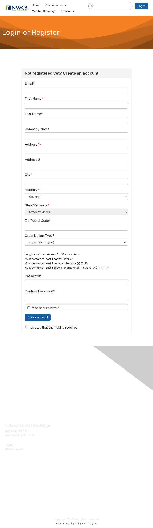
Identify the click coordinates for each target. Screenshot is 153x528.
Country (31, 190)
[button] (56, 5)
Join (7, 475)
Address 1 (32, 144)
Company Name (37, 129)
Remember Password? (46, 308)
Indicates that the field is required (52, 327)
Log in (142, 6)
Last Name (33, 114)
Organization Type (39, 236)
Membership (13, 479)
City (27, 175)
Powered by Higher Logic (76, 523)
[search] (92, 6)
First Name (33, 98)
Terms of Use (13, 509)
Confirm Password (39, 291)
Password (32, 276)
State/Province (36, 205)
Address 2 (32, 160)
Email (29, 83)
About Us (11, 505)
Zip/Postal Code (37, 221)
